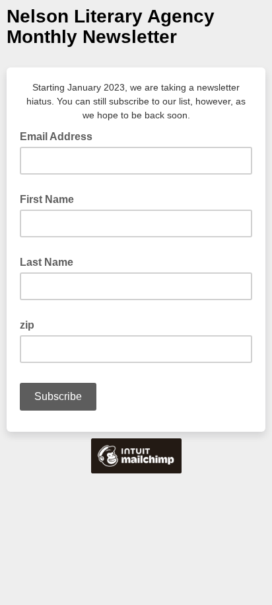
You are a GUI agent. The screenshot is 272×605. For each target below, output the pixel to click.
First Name (47, 199)
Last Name (46, 262)
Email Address (60, 135)
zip (27, 325)
